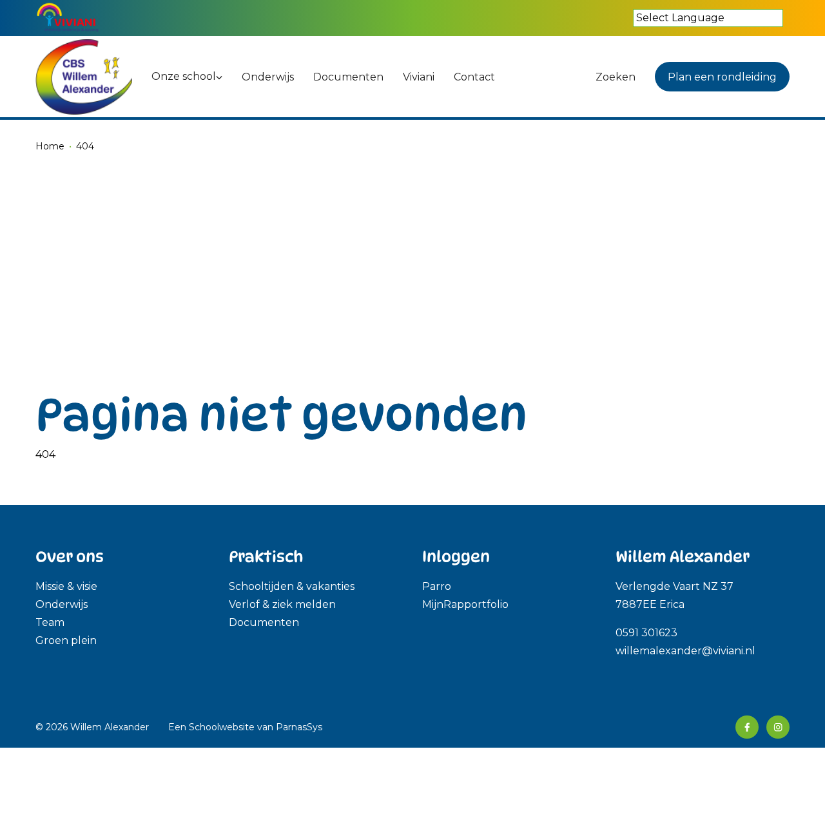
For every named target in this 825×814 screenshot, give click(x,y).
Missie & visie (66, 586)
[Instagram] (778, 727)
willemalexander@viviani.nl (685, 651)
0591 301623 (648, 633)
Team (49, 622)
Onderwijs (61, 604)
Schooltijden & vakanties (291, 586)
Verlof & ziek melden (282, 604)
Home (49, 146)
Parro (436, 586)
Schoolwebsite (222, 727)
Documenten (264, 622)
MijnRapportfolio (465, 604)
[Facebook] (747, 727)
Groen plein (66, 640)
